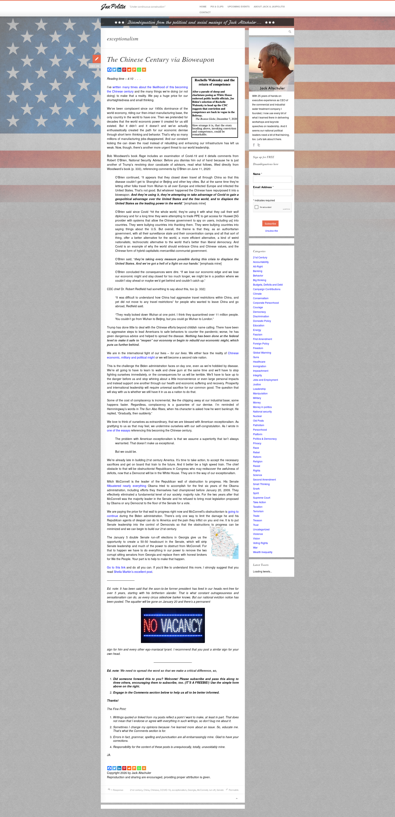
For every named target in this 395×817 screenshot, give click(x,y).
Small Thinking (261, 484)
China (146, 789)
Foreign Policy (261, 343)
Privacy (257, 443)
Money (257, 402)
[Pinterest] (124, 70)
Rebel (256, 452)
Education (258, 325)
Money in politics (262, 407)
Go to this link (116, 567)
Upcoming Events (239, 6)
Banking (257, 271)
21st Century (260, 257)
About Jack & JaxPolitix (269, 6)
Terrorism (258, 511)
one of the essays (118, 430)
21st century (136, 789)
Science (257, 475)
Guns (256, 357)
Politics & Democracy (265, 438)
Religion (258, 461)
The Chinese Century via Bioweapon (160, 59)
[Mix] (134, 70)
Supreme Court (261, 497)
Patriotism (258, 425)
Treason (257, 520)
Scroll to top (237, 798)
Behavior (258, 275)
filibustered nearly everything (126, 486)
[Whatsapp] (139, 70)
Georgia (192, 789)
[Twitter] (114, 70)
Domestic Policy (262, 320)
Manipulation (260, 393)
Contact (205, 12)
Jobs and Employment (265, 379)
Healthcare (259, 361)
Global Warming (262, 352)
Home (203, 6)
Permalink (234, 789)
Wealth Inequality (262, 552)
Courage (258, 307)
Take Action (259, 502)
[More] (144, 70)
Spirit (256, 493)
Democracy (259, 311)
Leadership (259, 388)
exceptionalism (179, 789)
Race (256, 447)
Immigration (259, 366)
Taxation (258, 506)
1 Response (117, 789)
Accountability (261, 262)
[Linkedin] (119, 70)
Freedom (258, 348)
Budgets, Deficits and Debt (268, 284)
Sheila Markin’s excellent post (133, 572)
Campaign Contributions (266, 289)
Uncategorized (261, 529)
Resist (256, 466)
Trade (256, 515)
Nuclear (257, 416)
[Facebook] (109, 70)
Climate (257, 293)
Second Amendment (264, 479)
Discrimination (261, 316)
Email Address (263, 187)
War (255, 547)
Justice (257, 384)
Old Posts (258, 420)
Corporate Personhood (266, 302)
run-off (212, 789)
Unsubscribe (271, 230)
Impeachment (260, 370)
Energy (257, 330)
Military (257, 398)
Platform (257, 434)
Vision (256, 538)
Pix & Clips (216, 6)
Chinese (155, 789)
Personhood (260, 429)
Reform (257, 456)
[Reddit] (129, 70)
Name (257, 174)
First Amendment (262, 339)
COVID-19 (165, 789)
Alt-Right (258, 266)
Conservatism (260, 298)
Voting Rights (260, 543)
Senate (220, 789)
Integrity (257, 375)
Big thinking (259, 280)
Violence (258, 534)
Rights (256, 470)
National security (262, 411)
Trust (255, 524)
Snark (256, 488)
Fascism (257, 334)
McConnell (202, 789)
